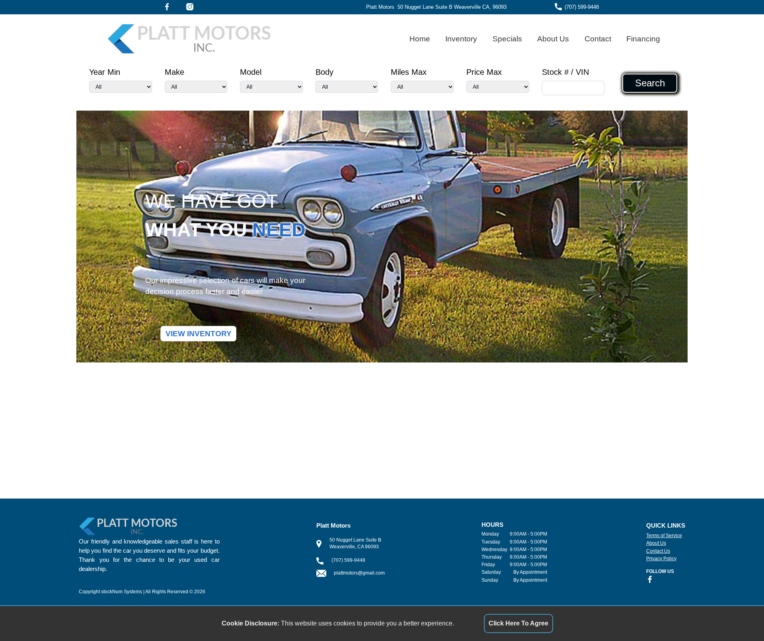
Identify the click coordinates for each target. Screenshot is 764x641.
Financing (643, 39)
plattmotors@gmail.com (359, 573)
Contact (598, 39)
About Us (553, 39)
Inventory (461, 39)
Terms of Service (664, 535)
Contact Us (658, 551)
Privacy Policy (661, 558)
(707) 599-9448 (582, 7)
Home (419, 39)
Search (650, 83)
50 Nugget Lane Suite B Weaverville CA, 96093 (452, 7)
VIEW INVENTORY (199, 333)
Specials (507, 39)
